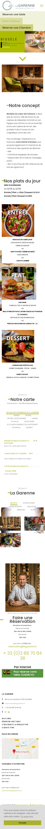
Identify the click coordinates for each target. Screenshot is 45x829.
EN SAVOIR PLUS (6, 47)
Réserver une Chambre (16, 27)
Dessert (29, 427)
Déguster (31, 506)
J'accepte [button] (22, 823)
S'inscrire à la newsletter (15, 724)
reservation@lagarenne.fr (22, 646)
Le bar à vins (8, 727)
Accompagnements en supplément (22, 424)
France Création (22, 805)
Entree (28, 415)
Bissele (17, 415)
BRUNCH (13, 503)
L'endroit (7, 510)
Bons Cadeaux (11, 21)
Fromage (16, 427)
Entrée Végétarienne (16, 418)
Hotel (33, 510)
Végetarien (29, 421)
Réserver (21, 510)
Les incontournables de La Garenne (22, 412)
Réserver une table (14, 14)
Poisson (14, 421)
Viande (35, 418)
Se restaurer (29, 503)
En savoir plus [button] (27, 816)
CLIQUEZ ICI (27, 674)
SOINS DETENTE (15, 506)
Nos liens (6, 718)
